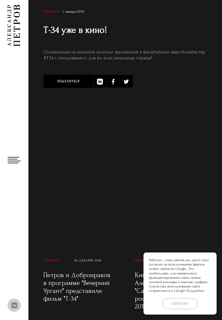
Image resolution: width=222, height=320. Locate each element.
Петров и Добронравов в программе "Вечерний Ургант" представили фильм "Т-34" (76, 286)
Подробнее (195, 291)
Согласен (180, 303)
